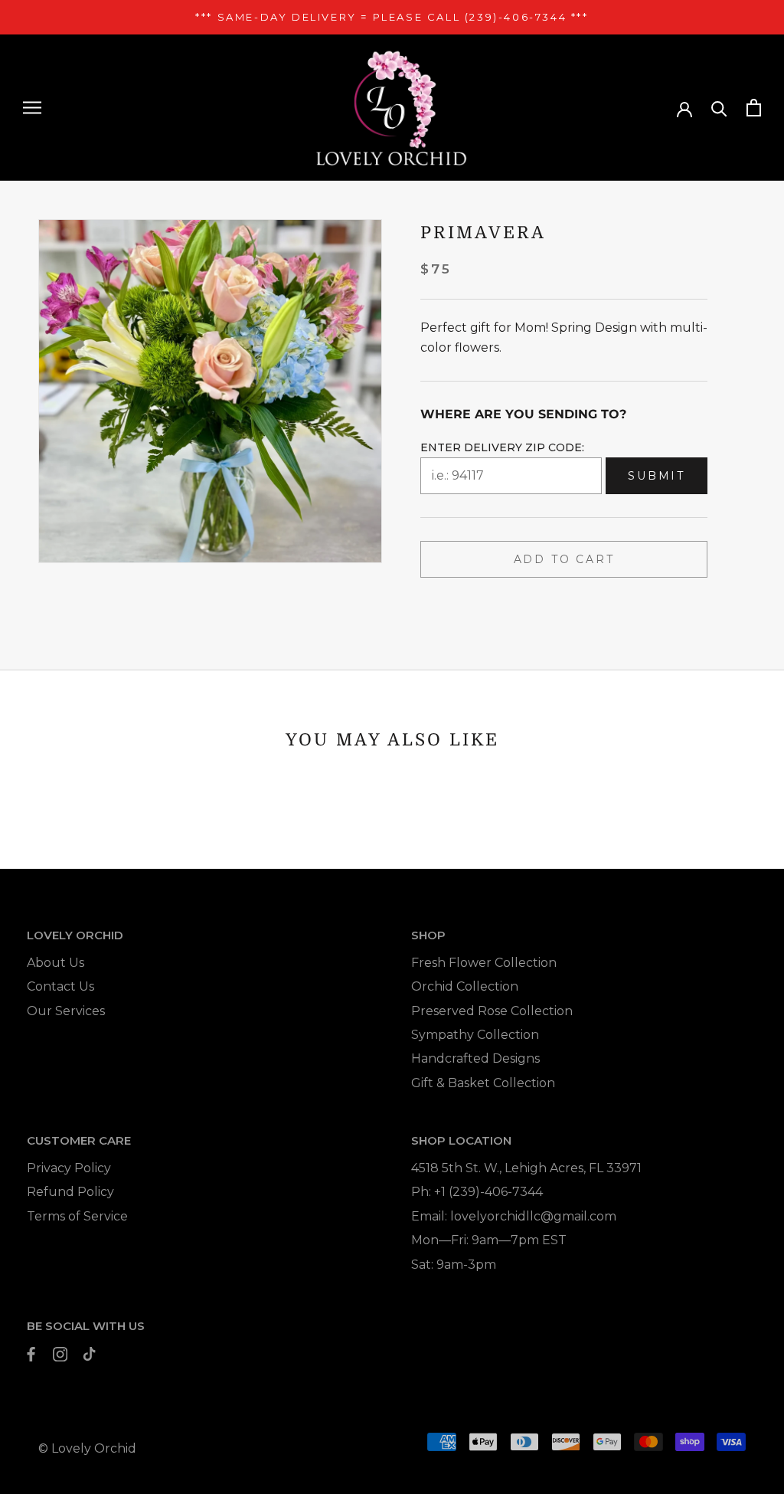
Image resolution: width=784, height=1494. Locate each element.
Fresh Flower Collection (484, 962)
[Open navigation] (32, 107)
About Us (55, 962)
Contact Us (60, 986)
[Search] (719, 108)
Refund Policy (70, 1191)
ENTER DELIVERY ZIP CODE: (502, 447)
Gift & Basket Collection (483, 1083)
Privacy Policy (69, 1168)
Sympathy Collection (475, 1034)
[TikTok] (89, 1354)
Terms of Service (77, 1216)
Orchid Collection (464, 986)
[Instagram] (60, 1354)
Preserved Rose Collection (492, 1011)
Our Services (66, 1011)
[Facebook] (31, 1354)
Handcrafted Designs (475, 1058)
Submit (656, 476)
